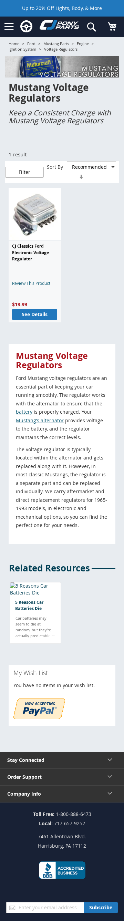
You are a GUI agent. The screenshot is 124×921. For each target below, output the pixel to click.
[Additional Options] (39, 717)
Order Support (24, 777)
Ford (31, 43)
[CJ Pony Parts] (59, 26)
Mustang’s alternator (40, 420)
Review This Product (31, 283)
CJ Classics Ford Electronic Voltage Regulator (30, 252)
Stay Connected (25, 760)
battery (24, 411)
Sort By (55, 167)
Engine (83, 43)
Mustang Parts (56, 43)
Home (14, 43)
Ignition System (22, 49)
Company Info (24, 793)
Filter (24, 172)
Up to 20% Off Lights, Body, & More (62, 8)
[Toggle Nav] (9, 26)
